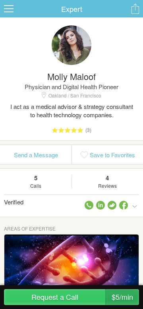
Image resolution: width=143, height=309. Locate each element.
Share (135, 8)
